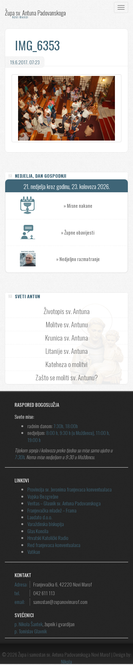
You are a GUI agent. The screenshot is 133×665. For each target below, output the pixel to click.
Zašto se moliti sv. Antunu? (67, 377)
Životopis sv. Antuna (67, 311)
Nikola (66, 661)
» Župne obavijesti (78, 232)
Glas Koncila (37, 530)
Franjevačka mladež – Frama (52, 510)
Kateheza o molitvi (66, 364)
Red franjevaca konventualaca (53, 544)
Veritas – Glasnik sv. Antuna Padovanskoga (64, 503)
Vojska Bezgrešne (42, 496)
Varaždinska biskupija (45, 523)
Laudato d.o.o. (39, 517)
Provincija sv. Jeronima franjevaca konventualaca (69, 489)
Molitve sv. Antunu (67, 324)
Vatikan (33, 551)
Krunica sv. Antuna (66, 337)
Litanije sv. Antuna (67, 351)
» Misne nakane (78, 205)
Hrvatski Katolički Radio (47, 537)
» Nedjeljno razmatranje (78, 258)
